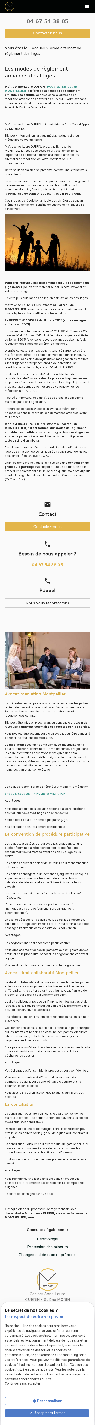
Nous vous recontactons (47, 603)
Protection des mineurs (47, 1246)
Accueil (38, 48)
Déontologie (47, 1239)
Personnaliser (49, 1401)
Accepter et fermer (49, 1413)
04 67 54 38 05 (47, 21)
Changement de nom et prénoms (47, 1254)
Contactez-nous (47, 33)
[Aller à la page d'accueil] (9, 6)
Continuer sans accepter (22, 1383)
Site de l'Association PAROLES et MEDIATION (35, 793)
